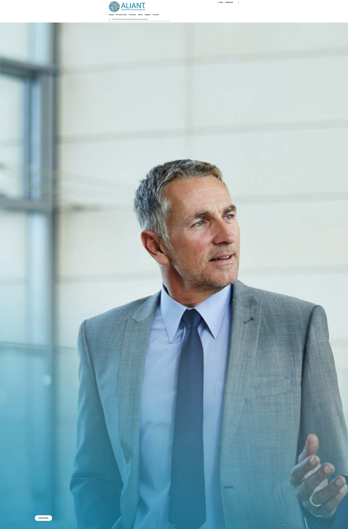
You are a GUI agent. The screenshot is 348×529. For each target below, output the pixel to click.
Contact (155, 15)
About (140, 15)
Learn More (43, 518)
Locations (132, 15)
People (111, 15)
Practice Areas (121, 15)
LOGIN (220, 2)
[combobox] (140, 19)
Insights (147, 15)
